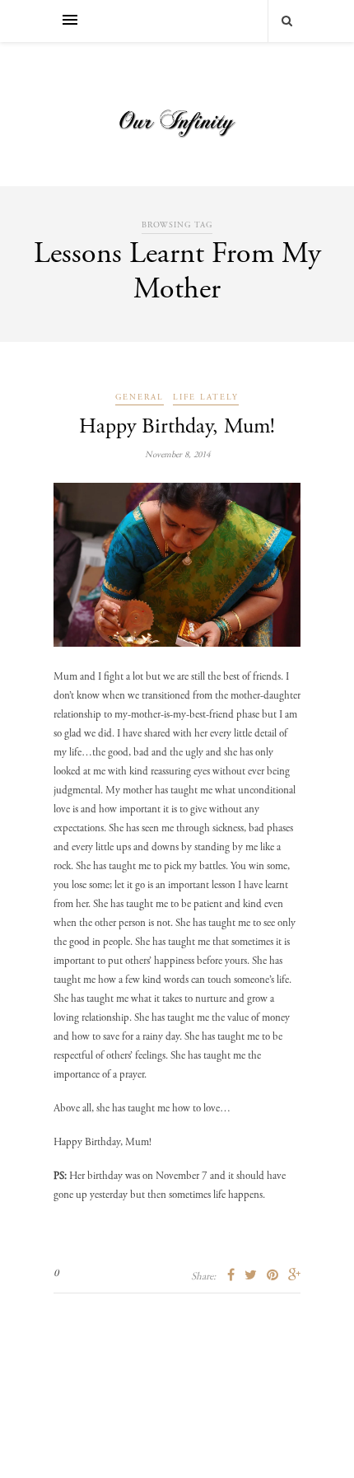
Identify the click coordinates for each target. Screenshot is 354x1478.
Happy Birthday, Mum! (177, 427)
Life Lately (206, 398)
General (139, 398)
